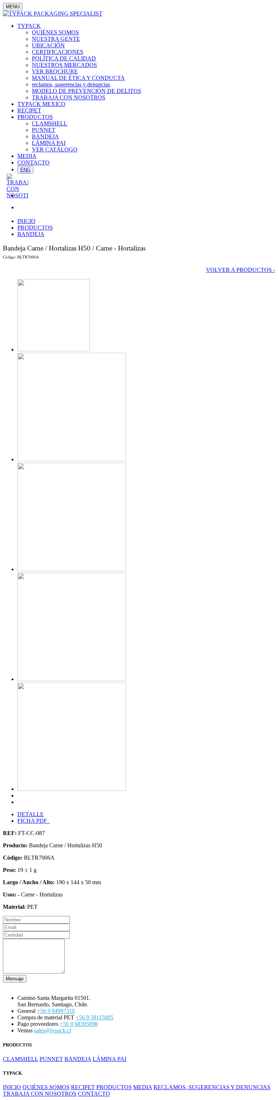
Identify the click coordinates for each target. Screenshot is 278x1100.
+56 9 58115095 (94, 1017)
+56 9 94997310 (56, 1011)
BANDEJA (45, 136)
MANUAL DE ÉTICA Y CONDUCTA (78, 78)
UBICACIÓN (48, 45)
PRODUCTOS (35, 227)
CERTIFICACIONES (57, 52)
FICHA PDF (33, 821)
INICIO (26, 221)
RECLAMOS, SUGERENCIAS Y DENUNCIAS (211, 1087)
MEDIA (27, 156)
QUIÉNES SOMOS (55, 32)
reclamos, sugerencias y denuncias (71, 84)
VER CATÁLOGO (54, 149)
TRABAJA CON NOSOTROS (68, 97)
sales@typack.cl (52, 1030)
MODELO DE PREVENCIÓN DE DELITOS (86, 91)
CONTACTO (33, 162)
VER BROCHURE (55, 71)
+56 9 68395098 (79, 1024)
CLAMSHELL (49, 123)
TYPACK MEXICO (41, 104)
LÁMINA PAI (49, 143)
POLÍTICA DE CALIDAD (64, 58)
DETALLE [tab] (30, 814)
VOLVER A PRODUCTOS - (240, 270)
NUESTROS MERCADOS (64, 65)
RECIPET (29, 110)
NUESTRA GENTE (56, 39)
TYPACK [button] (29, 26)
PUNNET (43, 130)
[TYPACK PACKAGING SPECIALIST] (52, 13)
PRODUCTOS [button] (35, 117)
